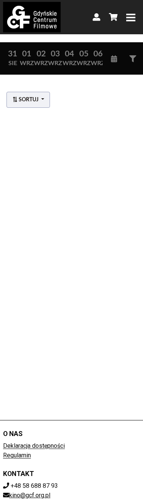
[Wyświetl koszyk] (113, 17)
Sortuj (29, 99)
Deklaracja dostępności (34, 445)
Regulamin (17, 455)
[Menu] (131, 17)
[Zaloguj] (96, 17)
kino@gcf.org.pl (29, 495)
